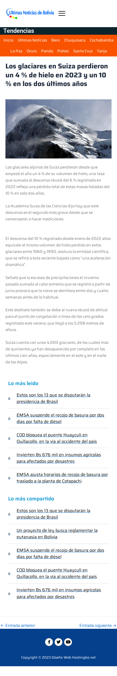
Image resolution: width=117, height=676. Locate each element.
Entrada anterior (18, 626)
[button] (62, 13)
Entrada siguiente (97, 626)
